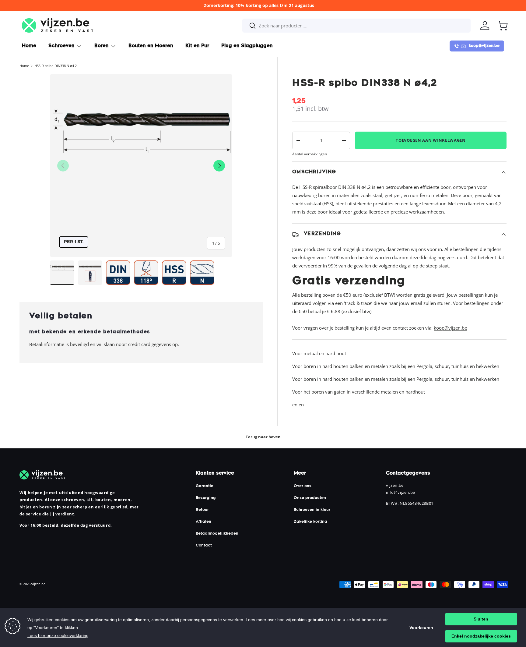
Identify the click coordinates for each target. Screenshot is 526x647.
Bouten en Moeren (150, 46)
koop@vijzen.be (450, 328)
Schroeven (61, 46)
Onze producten (310, 498)
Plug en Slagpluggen (247, 46)
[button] (503, 26)
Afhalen (203, 522)
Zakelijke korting (310, 522)
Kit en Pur (197, 46)
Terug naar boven (263, 437)
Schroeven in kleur (312, 510)
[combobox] (356, 26)
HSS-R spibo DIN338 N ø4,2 (55, 65)
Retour (202, 510)
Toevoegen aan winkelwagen (431, 140)
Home (29, 46)
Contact (204, 545)
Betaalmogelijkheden (217, 534)
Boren (101, 46)
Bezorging (206, 498)
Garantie (204, 486)
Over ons (302, 486)
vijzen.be (38, 584)
